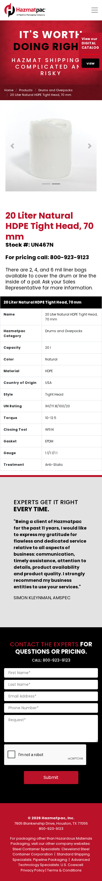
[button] (12, 145)
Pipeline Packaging (50, 859)
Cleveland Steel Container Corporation (51, 851)
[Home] (25, 10)
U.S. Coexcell (72, 864)
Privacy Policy (33, 870)
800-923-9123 (51, 828)
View (90, 63)
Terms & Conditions (64, 870)
